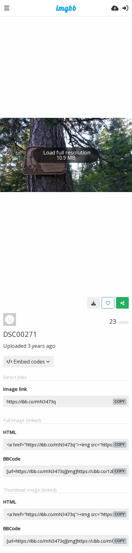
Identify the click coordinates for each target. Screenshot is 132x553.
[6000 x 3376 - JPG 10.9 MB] (93, 303)
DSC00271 (20, 334)
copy (120, 401)
